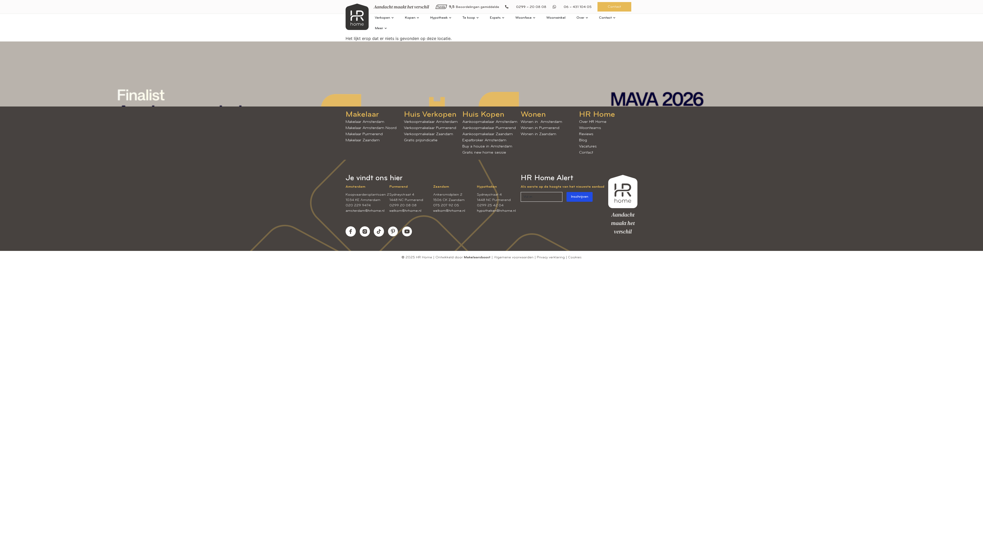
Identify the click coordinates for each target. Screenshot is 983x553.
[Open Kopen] (418, 17)
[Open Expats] (503, 17)
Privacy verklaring (551, 257)
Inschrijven (579, 197)
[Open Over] (587, 17)
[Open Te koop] (477, 17)
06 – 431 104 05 (578, 7)
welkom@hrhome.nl (405, 211)
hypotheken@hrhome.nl (496, 211)
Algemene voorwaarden (513, 257)
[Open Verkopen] (392, 17)
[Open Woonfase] (534, 17)
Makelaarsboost (477, 257)
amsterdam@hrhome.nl (365, 211)
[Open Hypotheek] (450, 17)
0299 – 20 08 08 (531, 7)
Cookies (575, 257)
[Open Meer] (385, 28)
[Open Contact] (614, 17)
